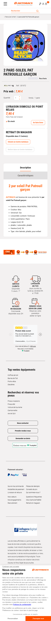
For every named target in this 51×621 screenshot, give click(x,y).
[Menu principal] (6, 4)
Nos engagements (14, 500)
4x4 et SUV (12, 413)
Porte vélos (12, 381)
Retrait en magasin (33, 503)
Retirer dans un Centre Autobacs (20, 149)
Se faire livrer (38, 123)
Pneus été (11, 404)
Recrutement (12, 503)
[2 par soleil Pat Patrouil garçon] (25, 45)
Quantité (7, 98)
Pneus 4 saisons (14, 401)
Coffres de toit (13, 375)
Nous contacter (23, 423)
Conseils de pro (31, 489)
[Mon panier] (46, 4)
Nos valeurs (12, 497)
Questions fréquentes (34, 497)
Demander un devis (23, 438)
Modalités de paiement (16, 489)
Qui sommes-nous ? (33, 492)
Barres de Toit (13, 378)
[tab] (25, 168)
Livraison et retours (15, 492)
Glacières (11, 384)
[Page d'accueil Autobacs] (24, 4)
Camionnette (12, 410)
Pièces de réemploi (33, 486)
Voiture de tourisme (15, 407)
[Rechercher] (37, 11)
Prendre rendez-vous (23, 431)
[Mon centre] (40, 4)
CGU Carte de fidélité (33, 500)
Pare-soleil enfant (10, 17)
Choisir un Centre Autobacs (18, 142)
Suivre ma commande (16, 486)
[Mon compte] (43, 4)
